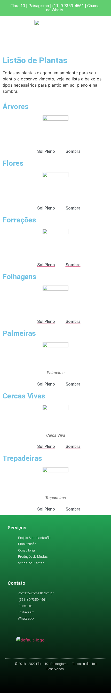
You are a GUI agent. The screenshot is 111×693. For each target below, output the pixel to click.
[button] (55, 47)
